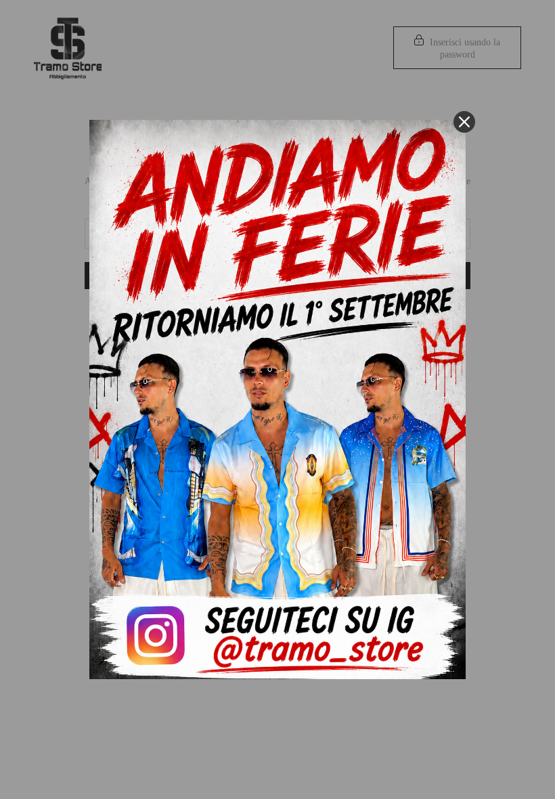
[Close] (464, 122)
